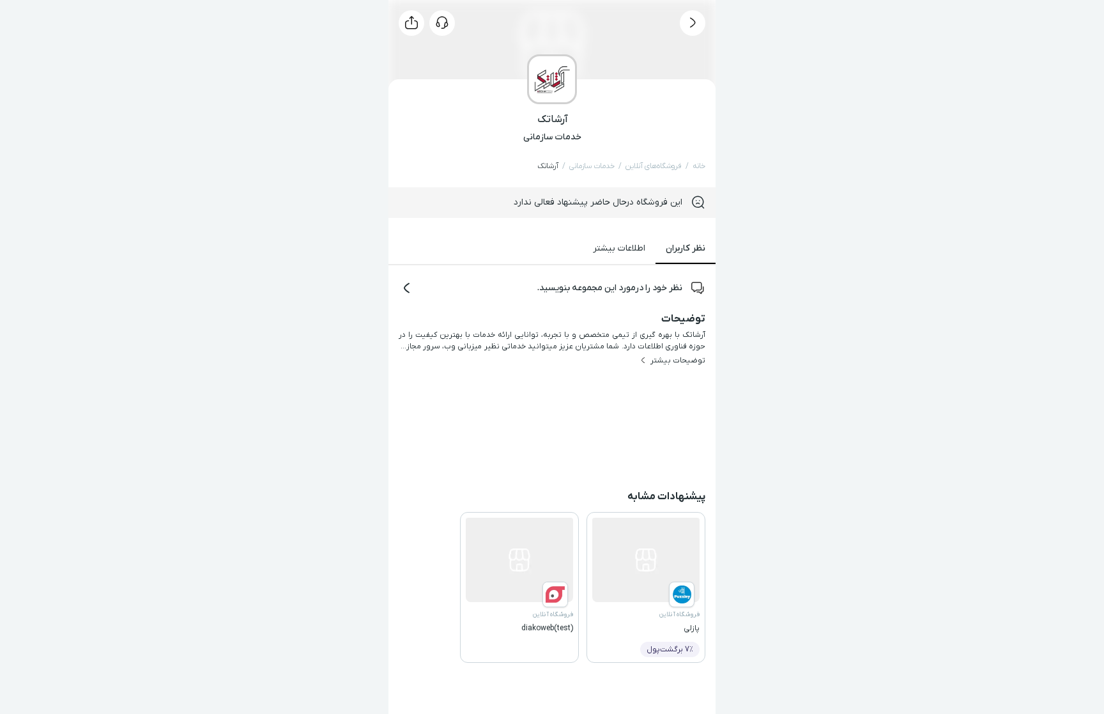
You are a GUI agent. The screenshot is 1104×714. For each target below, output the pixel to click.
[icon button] (692, 23)
